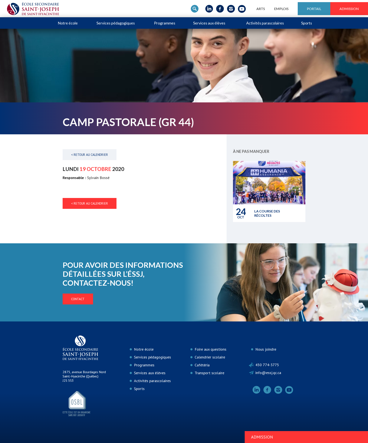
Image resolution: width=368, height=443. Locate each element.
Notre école (68, 23)
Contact (78, 299)
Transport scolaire (209, 372)
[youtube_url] (241, 8)
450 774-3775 (267, 364)
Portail (314, 9)
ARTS (260, 9)
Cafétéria (202, 365)
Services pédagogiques (115, 23)
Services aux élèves (209, 23)
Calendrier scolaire (210, 357)
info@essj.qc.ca (268, 372)
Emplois (281, 9)
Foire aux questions (210, 349)
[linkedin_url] (209, 8)
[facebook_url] (220, 8)
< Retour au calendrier (89, 155)
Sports (306, 23)
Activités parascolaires (265, 23)
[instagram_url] (231, 8)
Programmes (164, 23)
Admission (349, 9)
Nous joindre (265, 349)
